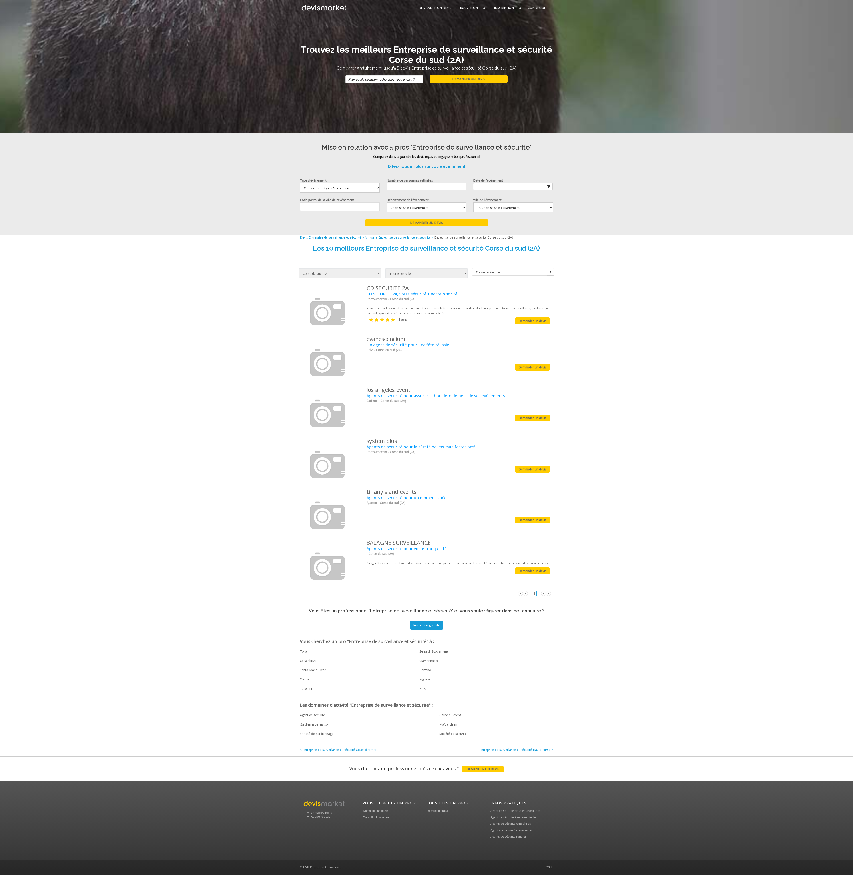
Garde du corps (450, 715)
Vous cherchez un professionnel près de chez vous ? (424, 769)
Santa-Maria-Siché (313, 670)
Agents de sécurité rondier (508, 836)
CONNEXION (537, 8)
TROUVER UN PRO (471, 8)
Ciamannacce (429, 661)
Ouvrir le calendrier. (549, 186)
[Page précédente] (525, 593)
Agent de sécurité (312, 715)
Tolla (303, 651)
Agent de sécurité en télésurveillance (515, 811)
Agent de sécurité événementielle (513, 817)
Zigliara (424, 679)
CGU (549, 867)
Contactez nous (321, 813)
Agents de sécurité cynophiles (510, 824)
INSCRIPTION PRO (507, 8)
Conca (304, 679)
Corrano (425, 670)
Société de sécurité (453, 734)
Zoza (423, 688)
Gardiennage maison (315, 724)
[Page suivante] (543, 593)
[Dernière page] (548, 593)
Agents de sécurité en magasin (511, 830)
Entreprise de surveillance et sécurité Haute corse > (516, 750)
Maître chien (448, 724)
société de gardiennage (316, 734)
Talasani (306, 688)
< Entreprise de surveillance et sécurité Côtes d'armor (338, 750)
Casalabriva (308, 661)
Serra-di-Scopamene (434, 651)
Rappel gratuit (320, 816)
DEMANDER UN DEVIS (435, 8)
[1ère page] (520, 593)
